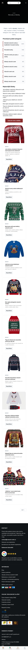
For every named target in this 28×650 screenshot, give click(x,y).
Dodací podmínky (6, 572)
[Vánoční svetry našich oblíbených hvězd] (14, 173)
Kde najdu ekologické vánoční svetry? (13, 103)
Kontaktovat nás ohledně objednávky (11, 544)
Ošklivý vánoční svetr (14, 76)
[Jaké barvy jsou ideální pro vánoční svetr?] (14, 249)
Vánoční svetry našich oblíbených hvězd (14, 93)
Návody (7, 146)
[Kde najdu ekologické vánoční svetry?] (14, 287)
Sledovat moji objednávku (8, 542)
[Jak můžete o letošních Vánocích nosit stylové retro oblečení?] (14, 134)
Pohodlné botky (14, 50)
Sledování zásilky (6, 600)
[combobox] (12, 3)
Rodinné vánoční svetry (14, 66)
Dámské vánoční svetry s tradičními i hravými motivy (14, 44)
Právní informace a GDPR (8, 581)
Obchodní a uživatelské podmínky (10, 579)
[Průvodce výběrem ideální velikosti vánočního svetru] (14, 400)
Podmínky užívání (6, 602)
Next (22, 510)
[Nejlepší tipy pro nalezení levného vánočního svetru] (14, 438)
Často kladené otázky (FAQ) (9, 597)
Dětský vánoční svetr (14, 61)
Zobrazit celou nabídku (14, 120)
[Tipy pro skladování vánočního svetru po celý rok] (14, 325)
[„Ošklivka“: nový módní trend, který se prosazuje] (14, 476)
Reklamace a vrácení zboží (8, 577)
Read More (9, 160)
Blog (3, 570)
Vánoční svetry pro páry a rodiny (14, 55)
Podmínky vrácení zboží (8, 604)
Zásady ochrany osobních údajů (10, 574)
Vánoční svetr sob (14, 71)
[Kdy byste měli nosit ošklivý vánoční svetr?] (14, 211)
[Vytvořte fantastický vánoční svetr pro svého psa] (14, 363)
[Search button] (18, 3)
